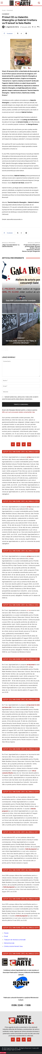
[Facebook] (13, 444)
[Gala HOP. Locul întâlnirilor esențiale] (21, 282)
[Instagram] (18, 444)
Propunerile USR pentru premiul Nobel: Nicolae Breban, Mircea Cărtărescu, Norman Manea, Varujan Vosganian (31, 248)
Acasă (4, 10)
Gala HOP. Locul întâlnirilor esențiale (21, 300)
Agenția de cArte (13, 27)
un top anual (31, 664)
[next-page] (6, 349)
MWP (19, 1049)
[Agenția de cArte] (3, 27)
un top (29, 457)
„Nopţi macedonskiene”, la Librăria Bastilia (10, 245)
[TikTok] (24, 444)
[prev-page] (3, 349)
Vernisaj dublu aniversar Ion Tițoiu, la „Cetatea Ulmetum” (21, 342)
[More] (26, 33)
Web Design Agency (10, 1049)
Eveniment (10, 10)
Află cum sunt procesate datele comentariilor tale (18, 412)
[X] (29, 444)
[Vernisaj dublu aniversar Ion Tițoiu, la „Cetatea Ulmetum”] (21, 324)
